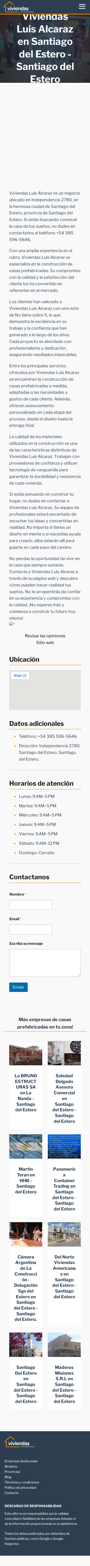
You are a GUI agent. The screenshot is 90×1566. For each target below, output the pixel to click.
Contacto (11, 1493)
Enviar (18, 987)
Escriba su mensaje (26, 943)
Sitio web (45, 642)
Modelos (11, 1466)
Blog (8, 1477)
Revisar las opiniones (45, 635)
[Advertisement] (45, 135)
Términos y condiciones (22, 1482)
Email (15, 919)
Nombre (17, 894)
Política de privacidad (20, 1487)
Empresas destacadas (21, 1461)
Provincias (12, 1472)
